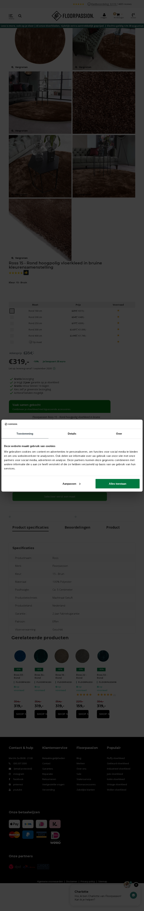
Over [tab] (119, 433)
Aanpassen (69, 483)
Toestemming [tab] (25, 433)
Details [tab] (72, 433)
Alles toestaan (117, 483)
